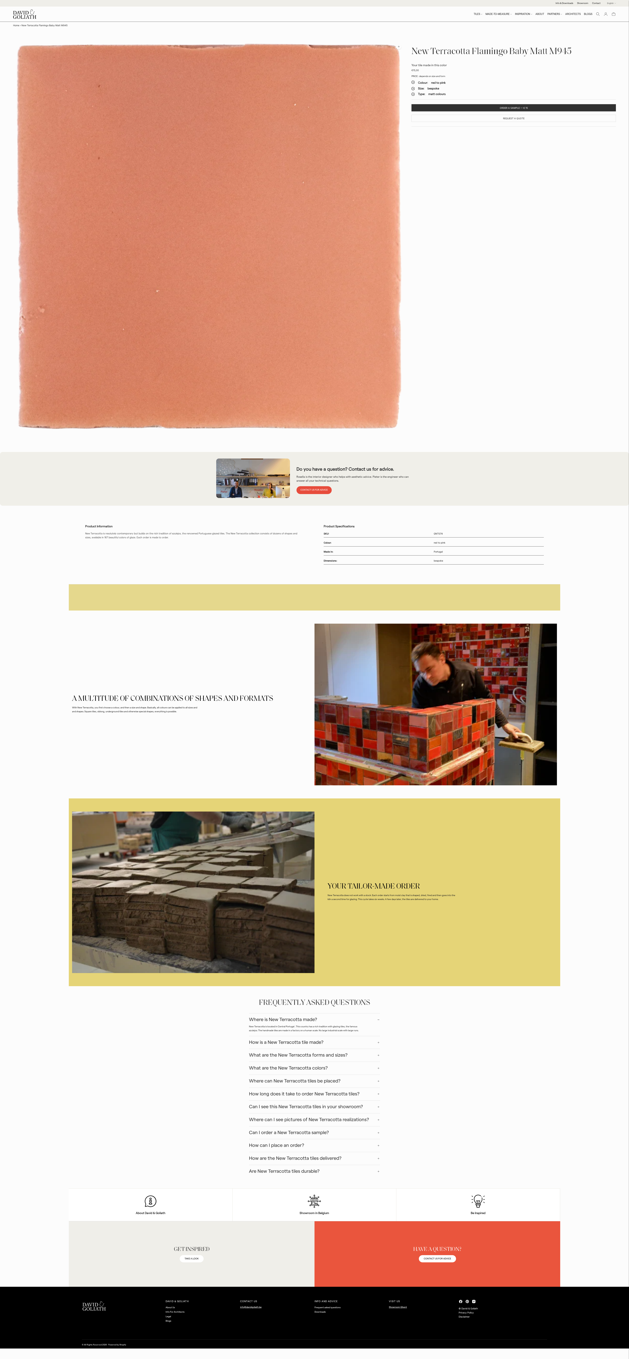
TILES (477, 14)
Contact (596, 3)
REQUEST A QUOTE (513, 118)
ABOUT (539, 14)
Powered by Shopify (117, 1345)
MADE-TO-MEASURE (498, 14)
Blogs (168, 1321)
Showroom (582, 3)
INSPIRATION (522, 14)
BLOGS (588, 14)
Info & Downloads (564, 3)
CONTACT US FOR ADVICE (437, 1259)
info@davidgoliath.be (251, 1307)
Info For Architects (175, 1312)
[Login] (605, 14)
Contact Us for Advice (314, 490)
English (610, 3)
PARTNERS (553, 14)
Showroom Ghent (398, 1307)
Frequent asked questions (327, 1307)
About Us (170, 1307)
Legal (168, 1316)
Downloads (320, 1312)
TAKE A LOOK (192, 1259)
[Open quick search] (598, 14)
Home (16, 25)
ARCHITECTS (573, 14)
